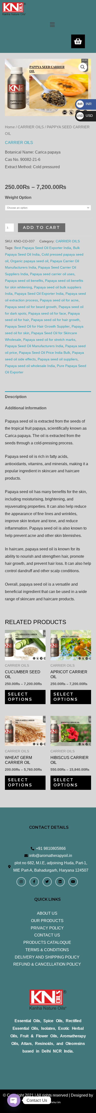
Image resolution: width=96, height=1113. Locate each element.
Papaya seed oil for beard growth (31, 307)
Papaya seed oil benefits (24, 281)
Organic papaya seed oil (29, 261)
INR (85, 104)
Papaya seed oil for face (47, 313)
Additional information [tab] (26, 408)
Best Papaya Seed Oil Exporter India (42, 248)
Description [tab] (16, 397)
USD (85, 116)
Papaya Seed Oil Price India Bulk (44, 353)
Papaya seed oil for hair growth (55, 320)
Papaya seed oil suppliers (58, 359)
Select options (20, 697)
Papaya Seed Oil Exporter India (39, 294)
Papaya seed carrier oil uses (52, 274)
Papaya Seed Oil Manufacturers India (34, 346)
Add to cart (41, 227)
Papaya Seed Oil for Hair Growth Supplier (37, 326)
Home (10, 127)
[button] (52, 24)
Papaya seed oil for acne (59, 300)
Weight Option (18, 197)
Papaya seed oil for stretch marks (49, 340)
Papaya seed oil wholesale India (30, 366)
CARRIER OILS (31, 127)
